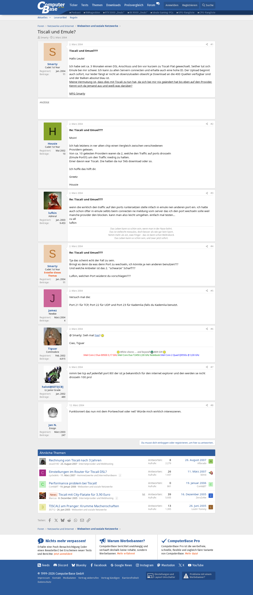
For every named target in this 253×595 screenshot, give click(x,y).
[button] (50, 17)
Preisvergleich (133, 5)
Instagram (147, 565)
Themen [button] (97, 5)
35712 (52, 509)
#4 (212, 246)
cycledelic (54, 475)
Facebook (100, 565)
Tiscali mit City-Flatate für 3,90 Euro (84, 494)
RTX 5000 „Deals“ (114, 12)
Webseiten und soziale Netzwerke (95, 486)
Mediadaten (69, 577)
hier (97, 335)
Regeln (73, 17)
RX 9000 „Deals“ (138, 12)
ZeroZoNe (201, 497)
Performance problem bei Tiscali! (73, 483)
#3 (212, 193)
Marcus (53, 498)
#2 (212, 123)
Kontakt (56, 577)
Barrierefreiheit (130, 577)
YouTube (198, 565)
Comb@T (53, 486)
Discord (63, 565)
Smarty (45, 37)
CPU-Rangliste (207, 12)
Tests (84, 5)
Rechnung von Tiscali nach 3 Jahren (75, 460)
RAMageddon (93, 12)
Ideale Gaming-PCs (162, 12)
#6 (212, 328)
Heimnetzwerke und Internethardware (97, 475)
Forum (151, 5)
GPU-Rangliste (186, 12)
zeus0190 (54, 463)
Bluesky (81, 565)
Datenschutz (44, 582)
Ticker (73, 5)
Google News (123, 565)
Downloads (113, 5)
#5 (212, 290)
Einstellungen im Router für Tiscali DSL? (78, 472)
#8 (212, 405)
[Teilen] (206, 44)
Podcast (76, 12)
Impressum (44, 577)
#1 (212, 44)
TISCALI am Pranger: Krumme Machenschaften (84, 506)
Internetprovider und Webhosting (96, 463)
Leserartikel (60, 17)
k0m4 (203, 474)
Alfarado (201, 463)
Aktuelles (43, 17)
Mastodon (168, 565)
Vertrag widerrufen (88, 577)
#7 (212, 367)
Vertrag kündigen (110, 577)
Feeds (46, 565)
